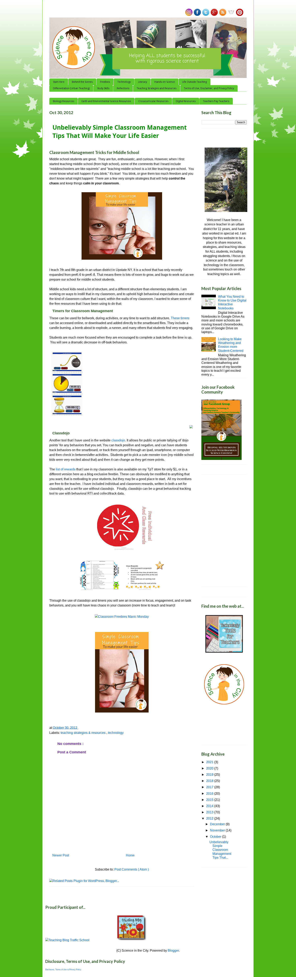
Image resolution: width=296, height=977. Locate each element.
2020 (210, 768)
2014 (210, 806)
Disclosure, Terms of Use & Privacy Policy (63, 970)
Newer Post (60, 855)
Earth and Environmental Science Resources (106, 101)
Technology (124, 82)
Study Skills (103, 88)
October (216, 836)
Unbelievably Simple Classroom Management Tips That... (220, 849)
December (218, 824)
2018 (210, 781)
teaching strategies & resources (83, 732)
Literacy (142, 82)
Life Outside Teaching (194, 82)
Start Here (58, 82)
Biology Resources (63, 101)
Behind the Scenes (82, 82)
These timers (180, 318)
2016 (210, 793)
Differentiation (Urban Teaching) (71, 88)
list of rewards (65, 469)
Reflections (123, 88)
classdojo (118, 440)
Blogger (173, 950)
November (218, 830)
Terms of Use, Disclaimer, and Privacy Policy (209, 88)
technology (116, 732)
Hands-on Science (164, 82)
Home (130, 855)
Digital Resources (186, 101)
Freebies (105, 82)
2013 (210, 812)
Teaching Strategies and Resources (156, 88)
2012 (210, 818)
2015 (210, 799)
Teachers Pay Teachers (216, 101)
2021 (210, 762)
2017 (210, 787)
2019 (210, 774)
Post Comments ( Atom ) (131, 869)
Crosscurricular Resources (153, 101)
